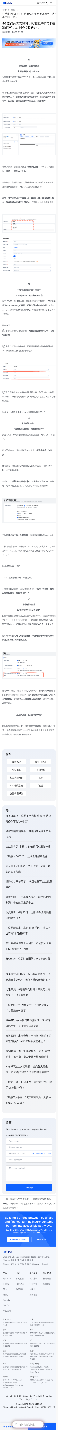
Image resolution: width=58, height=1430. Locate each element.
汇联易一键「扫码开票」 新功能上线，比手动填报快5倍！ (29, 1084)
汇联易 (6, 1284)
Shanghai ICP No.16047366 (29, 1404)
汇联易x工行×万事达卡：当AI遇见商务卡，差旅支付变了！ (27, 1007)
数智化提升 (40, 761)
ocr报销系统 (16, 785)
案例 (13, 10)
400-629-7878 (17, 1264)
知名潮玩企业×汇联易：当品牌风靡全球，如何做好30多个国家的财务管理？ (27, 1069)
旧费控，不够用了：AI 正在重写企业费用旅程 (29, 884)
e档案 (5, 1294)
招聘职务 (47, 1284)
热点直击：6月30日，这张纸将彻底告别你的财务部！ (28, 915)
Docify (6, 1305)
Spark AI (7, 1278)
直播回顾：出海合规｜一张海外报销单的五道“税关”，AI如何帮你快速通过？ (28, 1038)
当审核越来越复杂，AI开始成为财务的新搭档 (28, 834)
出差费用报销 (16, 777)
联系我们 (20, 1289)
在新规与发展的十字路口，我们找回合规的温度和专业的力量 (28, 946)
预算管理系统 (16, 793)
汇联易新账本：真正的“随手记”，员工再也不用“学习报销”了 (28, 930)
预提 (40, 785)
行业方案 (33, 1284)
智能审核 (40, 769)
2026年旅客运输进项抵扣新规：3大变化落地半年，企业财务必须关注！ (28, 1023)
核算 (40, 777)
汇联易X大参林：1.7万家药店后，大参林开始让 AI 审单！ (28, 1100)
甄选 (5, 1289)
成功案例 (33, 1278)
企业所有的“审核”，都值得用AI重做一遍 (28, 846)
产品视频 (7, 1311)
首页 (4, 10)
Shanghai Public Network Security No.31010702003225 (29, 1407)
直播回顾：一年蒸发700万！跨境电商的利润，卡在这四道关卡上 (28, 899)
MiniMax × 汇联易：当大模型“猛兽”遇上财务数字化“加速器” (28, 818)
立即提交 (29, 1187)
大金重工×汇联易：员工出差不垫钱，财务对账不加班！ (28, 869)
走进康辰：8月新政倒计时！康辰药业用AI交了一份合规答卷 (28, 992)
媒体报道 (33, 1294)
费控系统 (16, 761)
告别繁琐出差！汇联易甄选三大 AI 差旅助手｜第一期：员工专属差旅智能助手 (28, 1054)
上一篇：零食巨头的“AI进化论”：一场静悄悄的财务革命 (26, 1199)
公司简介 (20, 1278)
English (42, 3)
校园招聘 (47, 1278)
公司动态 (20, 1284)
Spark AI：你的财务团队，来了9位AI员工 (28, 961)
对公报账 (16, 769)
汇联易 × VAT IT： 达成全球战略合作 (27, 856)
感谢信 (32, 1289)
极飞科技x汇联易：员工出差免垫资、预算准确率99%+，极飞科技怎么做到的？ (28, 976)
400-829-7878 (17, 1260)
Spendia (6, 1300)
